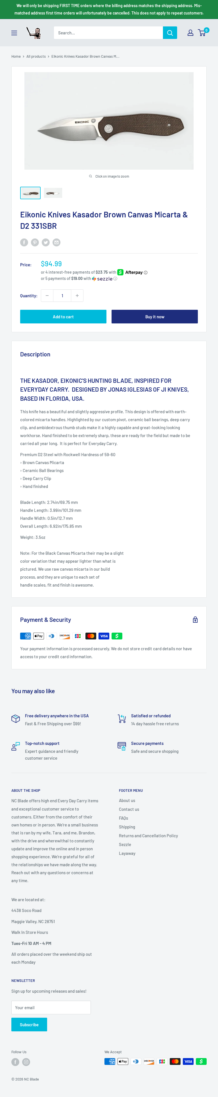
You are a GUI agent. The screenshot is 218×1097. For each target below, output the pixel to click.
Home (16, 56)
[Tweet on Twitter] (46, 242)
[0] (202, 32)
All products (36, 56)
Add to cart (63, 316)
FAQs (123, 817)
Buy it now (154, 316)
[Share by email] (56, 242)
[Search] (170, 32)
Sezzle (125, 844)
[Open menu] (14, 33)
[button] (119, 278)
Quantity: (28, 295)
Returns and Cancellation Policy (148, 835)
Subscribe (29, 1024)
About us (127, 800)
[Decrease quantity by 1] (47, 296)
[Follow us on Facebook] (15, 1062)
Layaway (127, 853)
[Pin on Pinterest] (35, 242)
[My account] (190, 33)
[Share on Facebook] (24, 242)
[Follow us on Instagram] (26, 1062)
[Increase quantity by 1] (77, 296)
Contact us (129, 809)
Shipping (127, 826)
